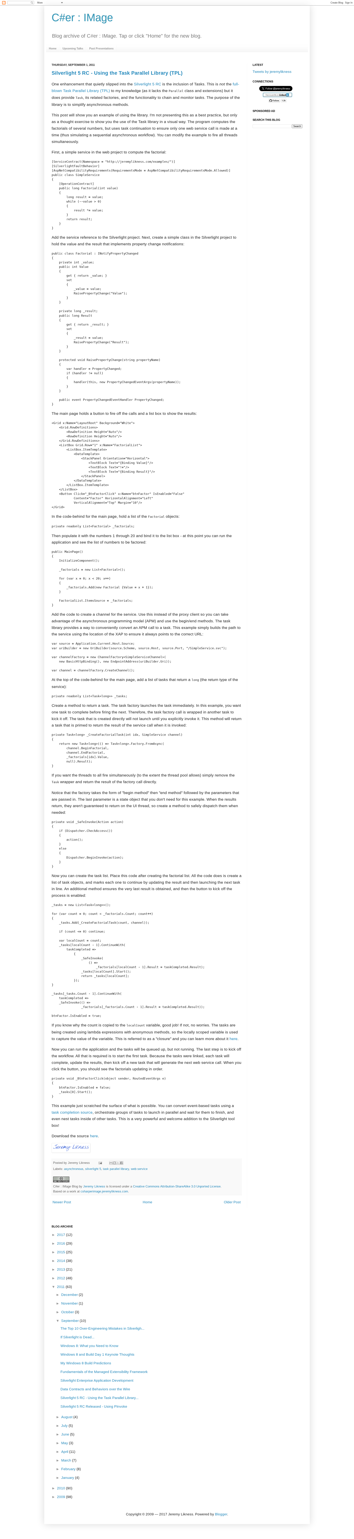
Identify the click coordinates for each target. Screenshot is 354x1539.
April (65, 1452)
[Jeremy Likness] (71, 1151)
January (68, 1478)
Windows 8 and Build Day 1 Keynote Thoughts (97, 1354)
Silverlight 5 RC (147, 84)
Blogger (221, 1514)
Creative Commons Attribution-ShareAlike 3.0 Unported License (177, 1186)
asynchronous (73, 1169)
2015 (61, 1252)
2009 (61, 1497)
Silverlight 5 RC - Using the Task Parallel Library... (99, 1398)
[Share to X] (118, 1163)
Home (52, 48)
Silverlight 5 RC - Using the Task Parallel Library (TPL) (117, 73)
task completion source (72, 1112)
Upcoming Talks (73, 48)
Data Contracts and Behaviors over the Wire (95, 1389)
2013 (61, 1269)
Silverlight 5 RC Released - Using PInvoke (93, 1406)
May (65, 1443)
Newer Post (62, 1202)
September (70, 1321)
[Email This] (111, 1163)
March (66, 1460)
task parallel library (116, 1169)
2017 (61, 1235)
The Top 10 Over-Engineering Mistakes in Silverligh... (102, 1328)
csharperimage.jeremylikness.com (104, 1191)
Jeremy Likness (94, 1186)
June (65, 1434)
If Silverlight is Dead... (77, 1337)
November (70, 1303)
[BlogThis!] (114, 1163)
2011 (61, 1287)
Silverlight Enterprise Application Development (96, 1380)
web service (139, 1169)
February (69, 1469)
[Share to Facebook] (121, 1163)
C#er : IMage (82, 17)
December (70, 1295)
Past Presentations (101, 48)
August (67, 1417)
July (65, 1426)
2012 (61, 1278)
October (68, 1312)
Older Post (232, 1202)
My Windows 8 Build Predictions (85, 1363)
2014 (61, 1261)
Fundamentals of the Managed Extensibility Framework (104, 1372)
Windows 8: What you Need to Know (89, 1346)
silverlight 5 (93, 1169)
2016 (61, 1243)
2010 (61, 1488)
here (233, 1039)
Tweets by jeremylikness (272, 72)
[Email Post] (100, 1163)
